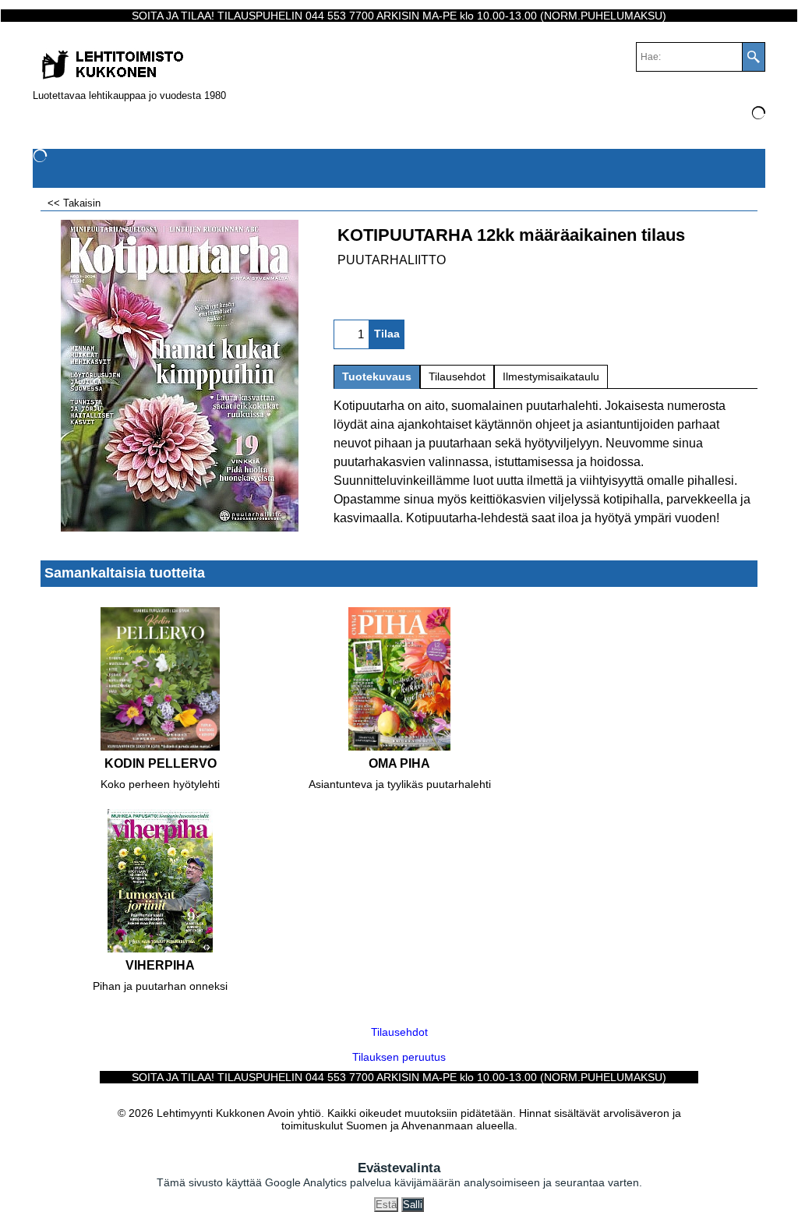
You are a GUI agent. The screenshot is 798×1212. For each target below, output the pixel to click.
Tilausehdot (457, 376)
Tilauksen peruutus (399, 1057)
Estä (386, 1204)
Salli (412, 1204)
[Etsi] (753, 57)
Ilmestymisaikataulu (551, 376)
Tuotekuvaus (376, 376)
